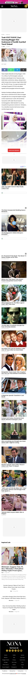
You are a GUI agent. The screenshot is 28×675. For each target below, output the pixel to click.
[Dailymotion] (21, 651)
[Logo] (14, 644)
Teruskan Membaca (14, 150)
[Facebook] (7, 651)
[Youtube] (18, 651)
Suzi (4, 46)
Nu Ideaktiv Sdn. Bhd (13, 673)
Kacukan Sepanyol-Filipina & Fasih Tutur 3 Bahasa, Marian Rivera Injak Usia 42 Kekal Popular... (14, 587)
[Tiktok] (15, 651)
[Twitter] (13, 651)
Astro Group (24, 673)
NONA (2, 34)
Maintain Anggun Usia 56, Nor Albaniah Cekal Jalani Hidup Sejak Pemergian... (12, 569)
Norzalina (11, 600)
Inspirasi (8, 34)
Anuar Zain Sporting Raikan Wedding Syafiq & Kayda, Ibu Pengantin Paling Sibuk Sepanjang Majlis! (14, 607)
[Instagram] (10, 651)
